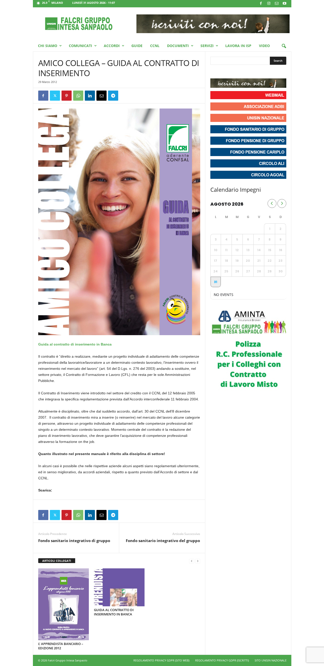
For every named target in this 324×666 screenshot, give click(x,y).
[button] (283, 46)
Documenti (178, 45)
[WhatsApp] (78, 96)
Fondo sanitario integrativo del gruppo (163, 540)
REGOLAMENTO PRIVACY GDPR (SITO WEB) (161, 660)
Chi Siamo (47, 45)
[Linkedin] (90, 96)
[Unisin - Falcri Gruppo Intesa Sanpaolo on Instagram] (224, 72)
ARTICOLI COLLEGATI (56, 561)
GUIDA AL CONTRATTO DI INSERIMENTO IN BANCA (114, 612)
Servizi (207, 45)
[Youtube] (284, 3)
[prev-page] (191, 561)
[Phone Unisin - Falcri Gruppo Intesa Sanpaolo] (242, 72)
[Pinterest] (67, 96)
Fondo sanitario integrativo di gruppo (74, 540)
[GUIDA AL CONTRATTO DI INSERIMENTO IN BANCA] (119, 587)
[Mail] (277, 3)
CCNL (154, 45)
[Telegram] (113, 96)
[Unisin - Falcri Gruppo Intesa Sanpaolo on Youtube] (233, 72)
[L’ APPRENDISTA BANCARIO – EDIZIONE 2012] (63, 604)
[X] (55, 96)
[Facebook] (261, 3)
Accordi (112, 45)
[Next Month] (281, 203)
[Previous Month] (272, 203)
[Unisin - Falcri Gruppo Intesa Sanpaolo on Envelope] (251, 72)
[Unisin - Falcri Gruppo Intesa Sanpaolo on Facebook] (214, 72)
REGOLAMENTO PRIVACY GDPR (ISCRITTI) (222, 660)
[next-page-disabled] (197, 561)
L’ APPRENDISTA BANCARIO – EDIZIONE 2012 (60, 645)
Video (264, 45)
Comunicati (80, 45)
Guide (137, 45)
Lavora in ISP (238, 45)
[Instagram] (269, 3)
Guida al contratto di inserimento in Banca (75, 344)
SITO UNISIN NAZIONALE (271, 660)
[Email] (101, 96)
